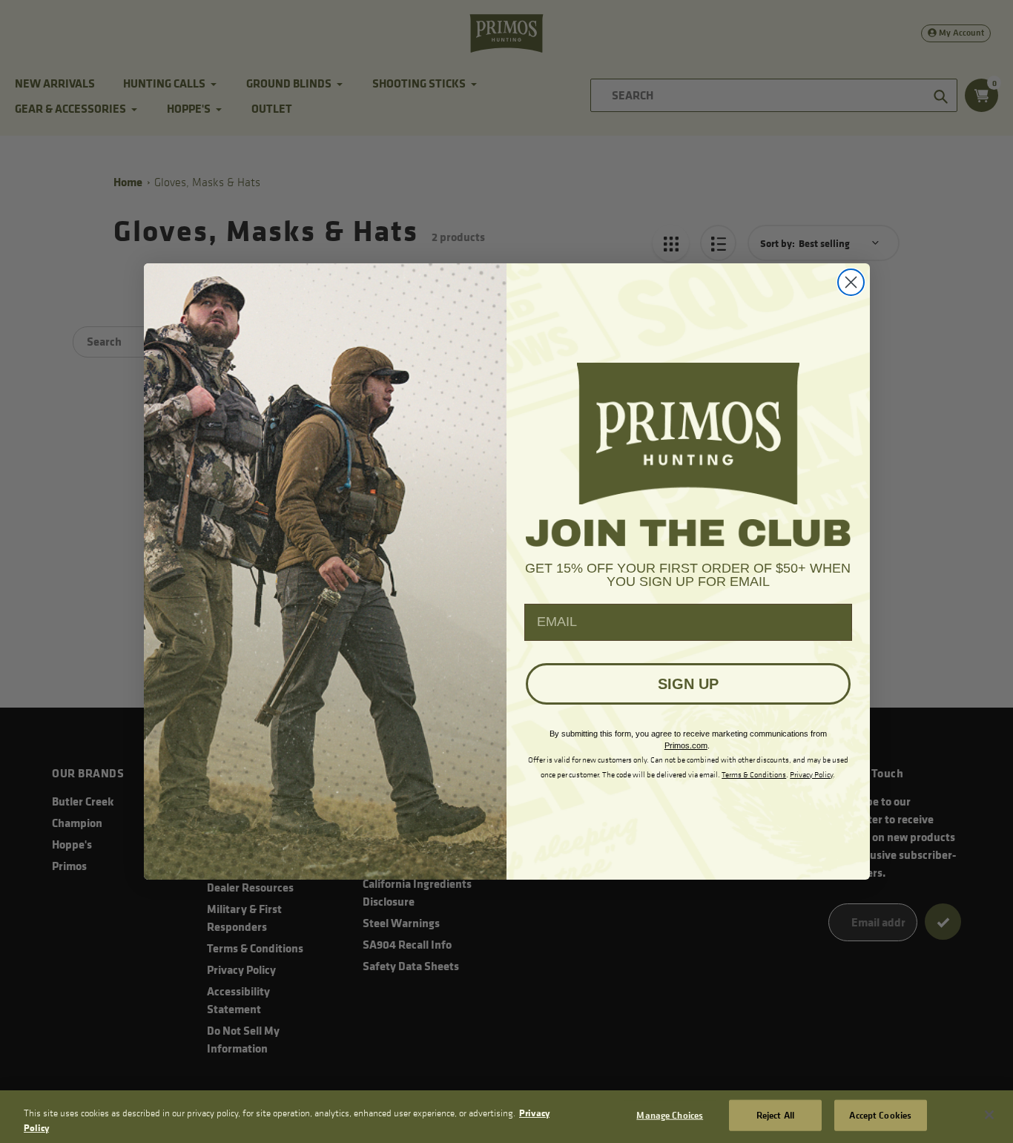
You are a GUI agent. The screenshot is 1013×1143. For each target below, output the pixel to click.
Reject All (775, 1114)
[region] (506, 1116)
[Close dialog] (851, 282)
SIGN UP (688, 684)
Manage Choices (669, 1114)
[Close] (989, 1114)
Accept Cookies (880, 1114)
